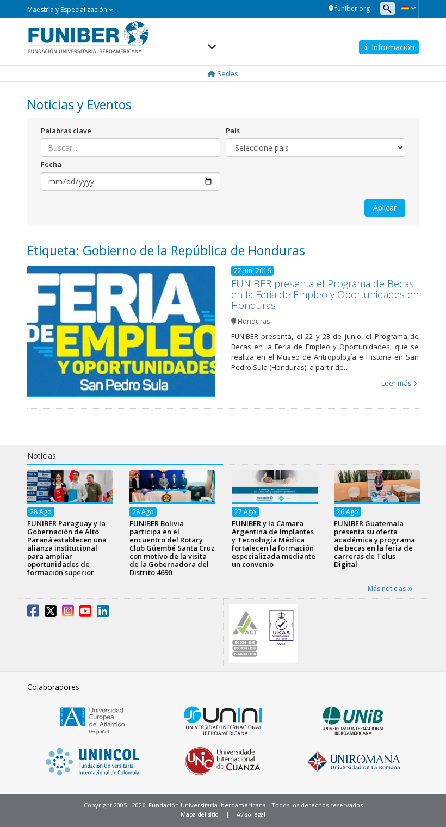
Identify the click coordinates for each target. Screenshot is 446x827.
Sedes (226, 73)
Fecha (51, 164)
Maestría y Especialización (68, 9)
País (233, 130)
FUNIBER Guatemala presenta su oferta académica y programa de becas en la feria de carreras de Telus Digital (374, 544)
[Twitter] (51, 613)
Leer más (396, 383)
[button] (408, 8)
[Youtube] (85, 613)
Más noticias (387, 588)
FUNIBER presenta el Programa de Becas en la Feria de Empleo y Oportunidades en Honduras (325, 294)
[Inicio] (88, 37)
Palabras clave (66, 130)
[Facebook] (33, 613)
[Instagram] (68, 613)
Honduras (254, 321)
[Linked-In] (103, 613)
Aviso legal (251, 814)
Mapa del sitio (200, 814)
